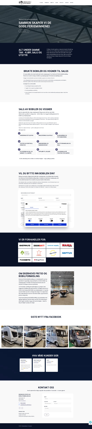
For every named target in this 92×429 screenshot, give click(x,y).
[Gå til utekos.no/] (39, 253)
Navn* (22, 198)
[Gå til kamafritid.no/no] (67, 245)
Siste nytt (62, 2)
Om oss (56, 2)
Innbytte (52, 2)
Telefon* (40, 198)
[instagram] (22, 408)
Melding (45, 406)
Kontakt (71, 2)
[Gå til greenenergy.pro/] (25, 253)
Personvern (30, 425)
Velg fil (22, 214)
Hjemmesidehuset (25, 425)
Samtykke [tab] (31, 207)
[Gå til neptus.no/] (67, 253)
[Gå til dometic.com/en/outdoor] (25, 260)
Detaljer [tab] (46, 207)
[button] (24, 31)
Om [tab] (60, 207)
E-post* (57, 198)
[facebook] (20, 408)
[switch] (40, 220)
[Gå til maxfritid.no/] (53, 253)
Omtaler (66, 2)
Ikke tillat (32, 224)
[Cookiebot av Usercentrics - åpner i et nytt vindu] (62, 204)
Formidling (47, 2)
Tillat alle (59, 224)
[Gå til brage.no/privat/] (39, 260)
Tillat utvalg (46, 224)
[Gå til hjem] (25, 2)
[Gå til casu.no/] (53, 245)
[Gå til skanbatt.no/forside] (39, 245)
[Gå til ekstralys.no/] (25, 245)
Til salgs (41, 2)
